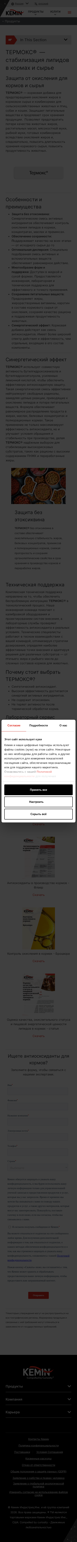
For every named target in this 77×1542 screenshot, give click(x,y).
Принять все (38, 789)
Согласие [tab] (13, 725)
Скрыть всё (38, 814)
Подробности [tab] (38, 725)
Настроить (36, 801)
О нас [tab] (63, 725)
